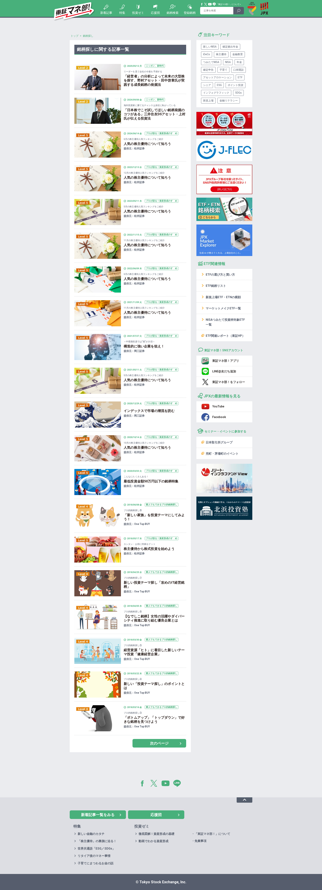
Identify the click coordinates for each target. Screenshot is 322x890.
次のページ (159, 743)
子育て (223, 69)
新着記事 (106, 13)
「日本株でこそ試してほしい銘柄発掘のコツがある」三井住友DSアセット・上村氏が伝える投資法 (154, 114)
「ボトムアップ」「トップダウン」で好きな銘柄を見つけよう (154, 719)
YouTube (210, 4)
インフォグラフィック (216, 92)
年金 (239, 62)
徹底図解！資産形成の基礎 (156, 834)
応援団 (155, 13)
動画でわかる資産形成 (153, 841)
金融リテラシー (229, 100)
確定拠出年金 (230, 46)
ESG (219, 85)
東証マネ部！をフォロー (228, 382)
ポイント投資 (235, 85)
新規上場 (208, 100)
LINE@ (178, 784)
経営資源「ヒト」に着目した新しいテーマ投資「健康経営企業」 (154, 652)
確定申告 (208, 69)
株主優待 (221, 54)
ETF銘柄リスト (216, 286)
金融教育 (237, 54)
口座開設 (238, 69)
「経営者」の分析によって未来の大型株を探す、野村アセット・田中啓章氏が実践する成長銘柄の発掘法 (154, 80)
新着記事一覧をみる (98, 814)
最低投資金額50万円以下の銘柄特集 (151, 481)
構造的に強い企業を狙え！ (144, 346)
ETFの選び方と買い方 (220, 274)
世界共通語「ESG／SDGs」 (96, 848)
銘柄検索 (173, 13)
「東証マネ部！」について (227, 4)
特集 (122, 13)
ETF (240, 77)
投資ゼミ (138, 13)
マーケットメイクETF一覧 (223, 308)
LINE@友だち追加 (224, 371)
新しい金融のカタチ (91, 834)
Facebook (202, 4)
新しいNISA (210, 46)
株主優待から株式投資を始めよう (149, 549)
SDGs (238, 92)
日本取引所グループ (219, 442)
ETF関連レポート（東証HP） (225, 336)
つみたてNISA (211, 62)
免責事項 (200, 841)
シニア (207, 85)
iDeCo (206, 54)
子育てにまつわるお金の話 (95, 863)
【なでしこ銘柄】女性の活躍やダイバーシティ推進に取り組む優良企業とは (154, 618)
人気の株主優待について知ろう (147, 144)
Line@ (214, 4)
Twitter (206, 4)
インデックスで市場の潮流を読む (149, 411)
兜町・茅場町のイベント (222, 453)
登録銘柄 (190, 13)
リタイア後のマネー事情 (94, 856)
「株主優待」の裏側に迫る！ (97, 841)
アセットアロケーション (217, 77)
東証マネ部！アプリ (225, 360)
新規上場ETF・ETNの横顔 (223, 297)
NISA (228, 62)
